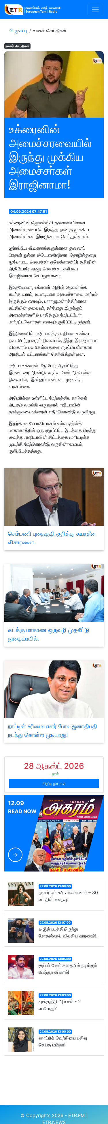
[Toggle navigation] (95, 9)
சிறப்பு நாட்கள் (54, 783)
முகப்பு (20, 30)
